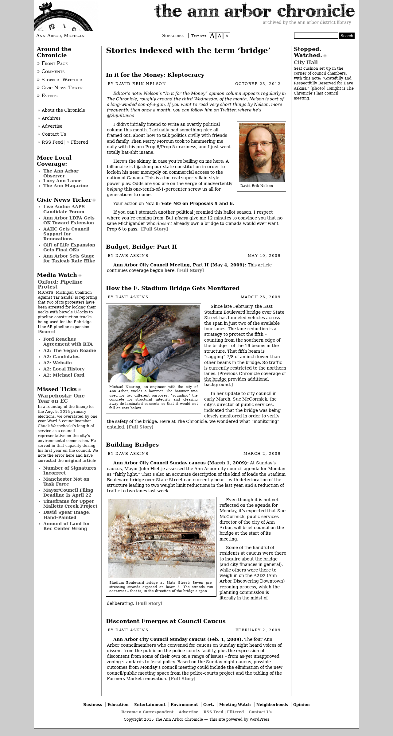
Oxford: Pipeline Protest (60, 284)
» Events (47, 96)
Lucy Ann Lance (62, 180)
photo (318, 88)
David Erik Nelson (140, 84)
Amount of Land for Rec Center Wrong (66, 526)
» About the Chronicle (61, 110)
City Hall (306, 62)
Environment (184, 704)
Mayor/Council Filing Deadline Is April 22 (68, 493)
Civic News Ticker (64, 200)
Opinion (301, 704)
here (169, 270)
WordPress (260, 719)
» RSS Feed (50, 142)
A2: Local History (63, 368)
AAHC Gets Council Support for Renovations (66, 234)
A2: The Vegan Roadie (69, 350)
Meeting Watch (235, 704)
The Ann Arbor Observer (60, 173)
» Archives (49, 118)
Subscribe (173, 35)
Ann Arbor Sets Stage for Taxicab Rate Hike (69, 258)
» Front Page (52, 63)
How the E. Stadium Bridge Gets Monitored (172, 288)
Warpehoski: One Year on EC (61, 398)
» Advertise (50, 126)
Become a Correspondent (147, 712)
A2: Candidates (61, 356)
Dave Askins (131, 256)
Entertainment (149, 704)
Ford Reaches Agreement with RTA (68, 342)
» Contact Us (52, 134)
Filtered (235, 712)
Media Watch (57, 275)
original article (80, 460)
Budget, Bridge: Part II (141, 247)
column (233, 93)
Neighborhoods (272, 704)
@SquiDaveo (120, 115)
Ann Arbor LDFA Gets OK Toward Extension (69, 220)
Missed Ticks (57, 389)
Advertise (188, 712)
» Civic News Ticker (60, 88)
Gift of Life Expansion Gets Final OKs (69, 247)
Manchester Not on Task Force (66, 481)
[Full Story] (154, 229)
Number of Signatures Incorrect (69, 470)
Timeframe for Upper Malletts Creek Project (70, 504)
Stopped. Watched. (308, 52)
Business (92, 704)
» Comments (51, 71)
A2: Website (57, 362)
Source (46, 331)
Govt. (208, 704)
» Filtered (77, 142)
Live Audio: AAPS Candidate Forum (64, 209)
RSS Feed (213, 712)
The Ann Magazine (65, 185)
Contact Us (260, 712)
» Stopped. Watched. (60, 80)
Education (118, 704)
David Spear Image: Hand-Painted (67, 515)
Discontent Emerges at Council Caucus (166, 621)
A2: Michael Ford (63, 375)
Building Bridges (132, 445)
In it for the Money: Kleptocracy (155, 75)
